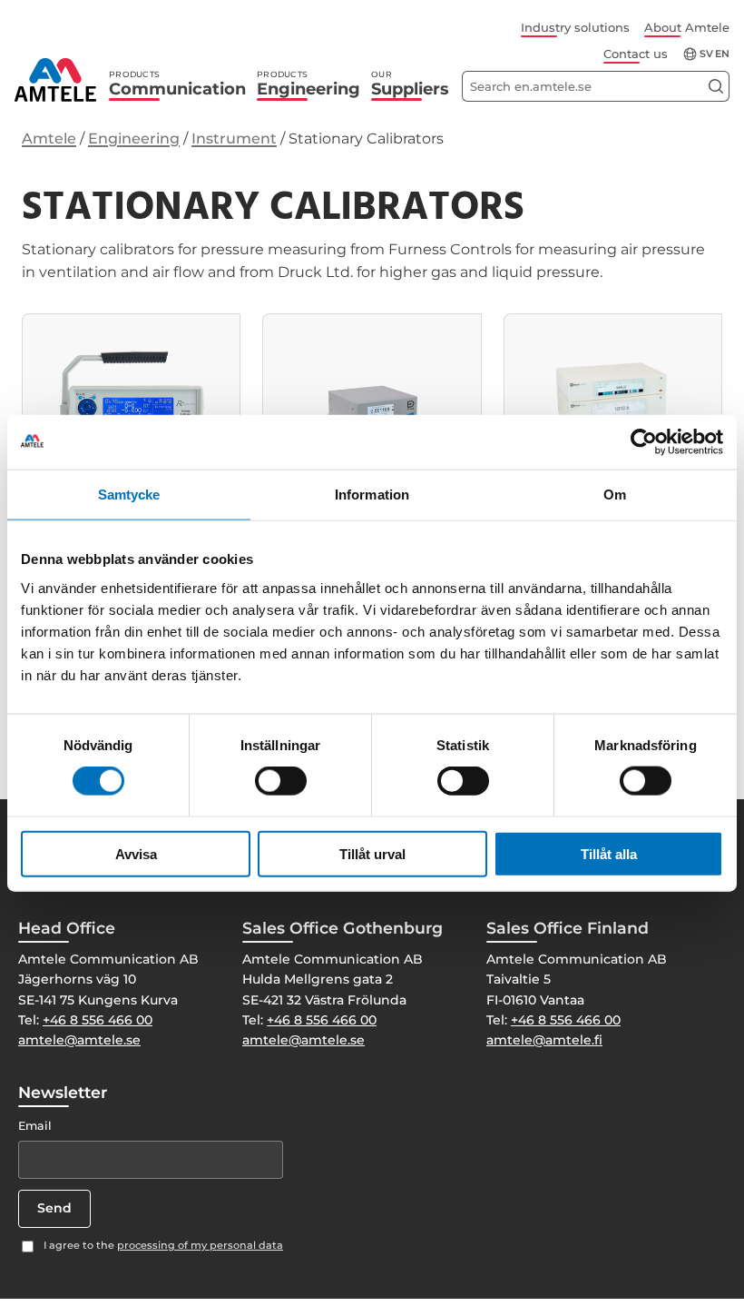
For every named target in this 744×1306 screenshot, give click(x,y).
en (722, 54)
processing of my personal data (200, 1245)
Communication (177, 84)
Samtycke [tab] (129, 494)
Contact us (635, 53)
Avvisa (136, 853)
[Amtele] (55, 80)
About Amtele (686, 27)
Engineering (308, 84)
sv (706, 54)
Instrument (234, 138)
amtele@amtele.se (79, 1040)
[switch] (281, 781)
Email (35, 1126)
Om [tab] (614, 494)
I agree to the (163, 1245)
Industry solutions (575, 27)
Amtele (49, 138)
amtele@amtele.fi (544, 1040)
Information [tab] (372, 494)
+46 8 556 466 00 (97, 1020)
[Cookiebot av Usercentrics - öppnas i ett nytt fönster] (643, 442)
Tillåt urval (372, 853)
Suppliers (410, 84)
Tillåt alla (609, 853)
